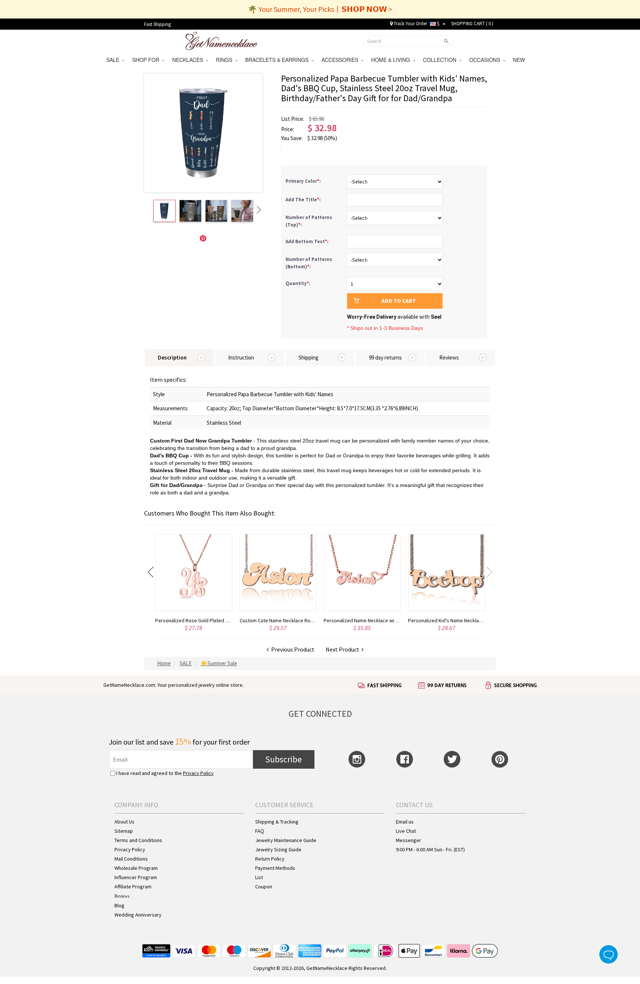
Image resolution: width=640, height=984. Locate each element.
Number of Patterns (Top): (309, 221)
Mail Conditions (131, 858)
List (259, 877)
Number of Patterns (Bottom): (309, 263)
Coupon (263, 886)
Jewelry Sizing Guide (278, 849)
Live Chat (406, 831)
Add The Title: (304, 199)
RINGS (225, 59)
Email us (405, 821)
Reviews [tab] (449, 357)
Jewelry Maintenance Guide (285, 840)
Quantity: (298, 283)
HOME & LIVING (392, 59)
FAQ (259, 831)
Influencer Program (135, 877)
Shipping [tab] (309, 357)
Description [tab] (172, 357)
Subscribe (283, 759)
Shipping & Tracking (277, 821)
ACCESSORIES (341, 59)
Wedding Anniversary (137, 914)
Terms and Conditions (138, 840)
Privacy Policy (198, 773)
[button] (150, 572)
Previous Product (291, 649)
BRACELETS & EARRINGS (278, 59)
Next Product (343, 649)
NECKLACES (189, 59)
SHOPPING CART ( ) (472, 23)
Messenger (408, 840)
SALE (114, 59)
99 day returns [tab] (385, 357)
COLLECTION (441, 59)
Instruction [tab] (241, 357)
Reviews (122, 896)
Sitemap (123, 831)
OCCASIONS (486, 59)
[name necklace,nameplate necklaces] (221, 40)
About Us (124, 821)
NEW (519, 59)
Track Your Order (410, 23)
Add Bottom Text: (308, 241)
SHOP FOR (147, 59)
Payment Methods (275, 868)
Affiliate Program (132, 886)
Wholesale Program (136, 868)
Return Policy (269, 858)
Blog (119, 905)
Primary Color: (304, 181)
